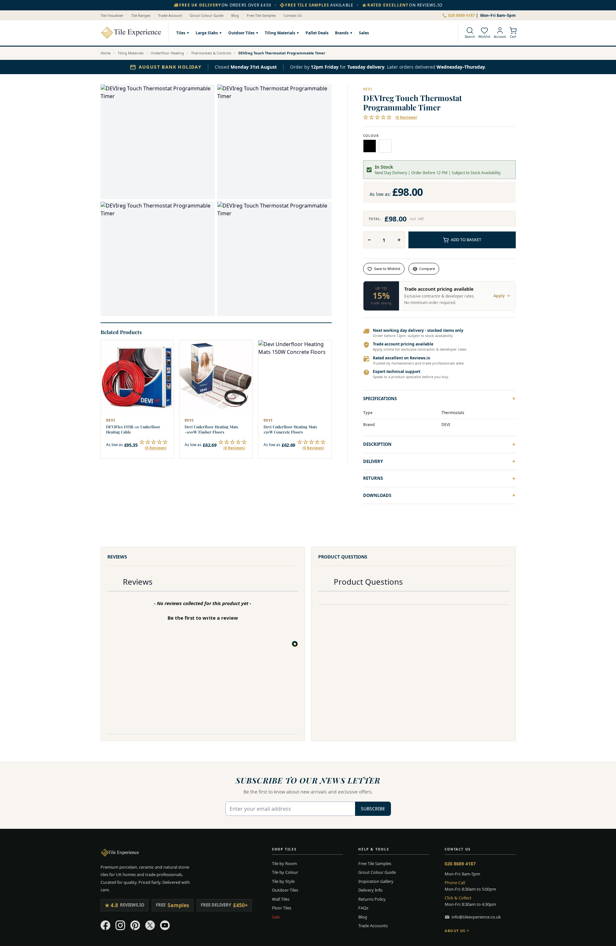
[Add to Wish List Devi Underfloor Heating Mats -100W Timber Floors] (243, 349)
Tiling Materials (280, 33)
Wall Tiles (280, 899)
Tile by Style (283, 881)
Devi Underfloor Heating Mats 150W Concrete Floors (290, 429)
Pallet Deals (317, 33)
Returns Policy (372, 899)
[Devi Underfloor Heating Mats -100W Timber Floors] (216, 376)
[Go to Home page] (131, 32)
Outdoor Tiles (241, 33)
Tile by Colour (285, 872)
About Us (455, 930)
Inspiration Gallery (376, 881)
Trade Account (170, 15)
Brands (342, 33)
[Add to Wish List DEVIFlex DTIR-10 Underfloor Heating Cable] (164, 349)
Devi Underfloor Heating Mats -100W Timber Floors (211, 429)
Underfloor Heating (167, 53)
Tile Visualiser (112, 15)
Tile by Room (284, 863)
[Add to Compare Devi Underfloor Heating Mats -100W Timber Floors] (243, 363)
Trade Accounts (373, 926)
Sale (276, 917)
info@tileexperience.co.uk (476, 917)
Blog (235, 15)
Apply (499, 295)
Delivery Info (370, 890)
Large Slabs (207, 33)
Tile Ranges (140, 15)
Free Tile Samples (261, 15)
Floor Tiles (281, 908)
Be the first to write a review (203, 617)
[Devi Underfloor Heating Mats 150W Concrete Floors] (294, 376)
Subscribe (373, 808)
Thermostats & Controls (211, 53)
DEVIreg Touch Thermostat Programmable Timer (281, 53)
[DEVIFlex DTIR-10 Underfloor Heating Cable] (137, 376)
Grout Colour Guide (206, 15)
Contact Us (293, 15)
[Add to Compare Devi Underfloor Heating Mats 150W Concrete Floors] (322, 363)
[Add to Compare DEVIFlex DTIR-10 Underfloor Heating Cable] (164, 363)
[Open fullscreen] (158, 141)
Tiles (180, 33)
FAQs (363, 908)
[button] (153, 444)
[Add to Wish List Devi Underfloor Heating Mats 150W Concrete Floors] (322, 349)
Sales (364, 33)
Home (106, 53)
